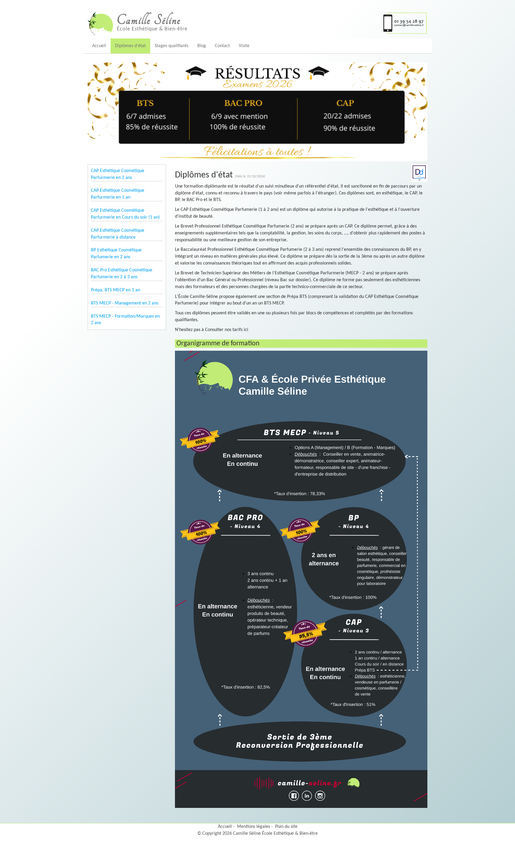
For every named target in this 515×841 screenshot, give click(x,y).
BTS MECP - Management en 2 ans (124, 303)
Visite (244, 46)
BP (177, 199)
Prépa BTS (297, 296)
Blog (201, 46)
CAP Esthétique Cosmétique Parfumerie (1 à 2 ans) (230, 209)
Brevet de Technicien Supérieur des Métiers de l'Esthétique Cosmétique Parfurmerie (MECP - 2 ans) (277, 273)
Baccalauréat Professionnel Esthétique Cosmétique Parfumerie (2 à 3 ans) (252, 249)
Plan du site (286, 826)
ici (246, 329)
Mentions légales (253, 826)
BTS (217, 199)
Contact (222, 46)
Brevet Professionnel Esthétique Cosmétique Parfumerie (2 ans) (242, 226)
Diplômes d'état (130, 46)
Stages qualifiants (171, 46)
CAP (413, 193)
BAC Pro (194, 199)
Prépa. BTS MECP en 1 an (115, 290)
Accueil (99, 46)
